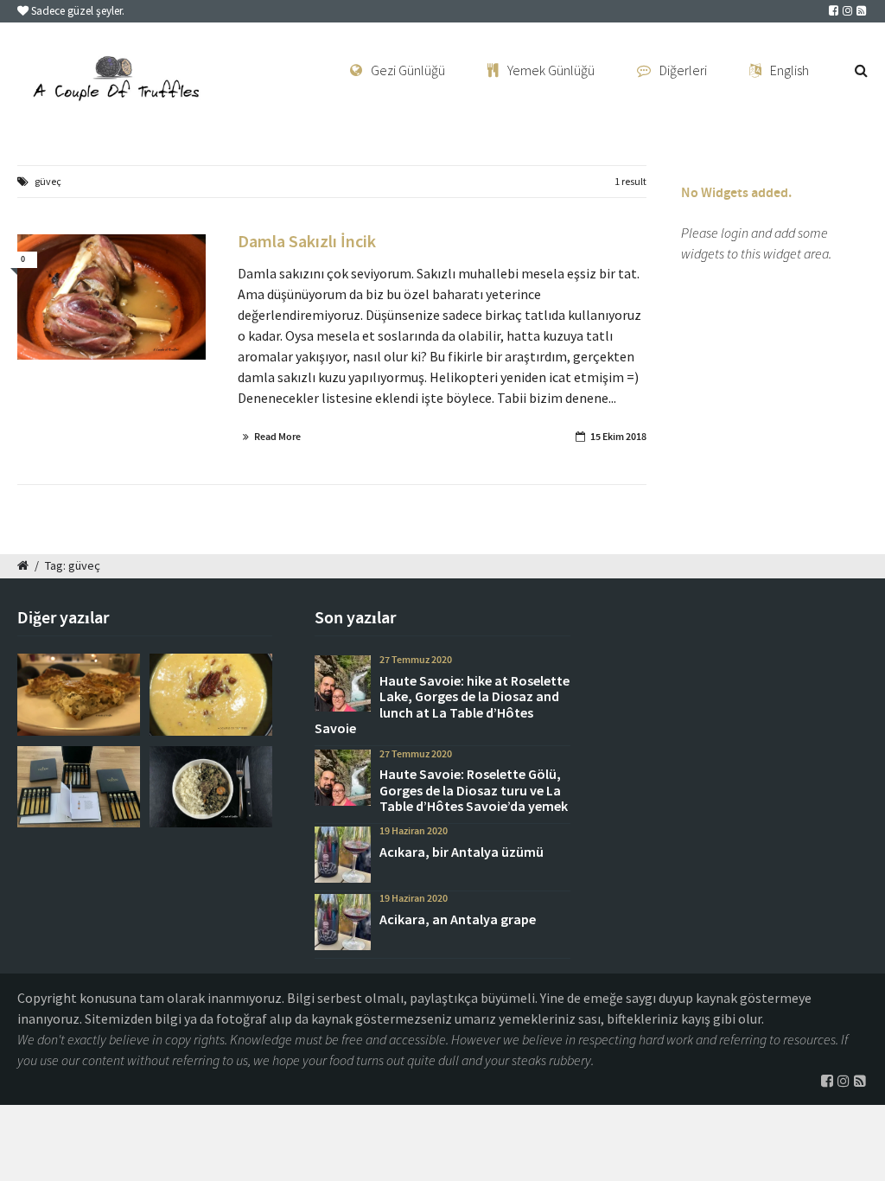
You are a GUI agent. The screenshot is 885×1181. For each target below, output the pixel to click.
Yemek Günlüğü (551, 70)
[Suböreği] (78, 694)
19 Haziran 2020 (413, 831)
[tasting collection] (78, 786)
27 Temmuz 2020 (415, 660)
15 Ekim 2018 (618, 437)
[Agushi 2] (211, 786)
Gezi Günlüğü (408, 70)
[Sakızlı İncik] (111, 297)
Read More (277, 437)
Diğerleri (683, 70)
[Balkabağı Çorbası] (211, 694)
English (789, 70)
